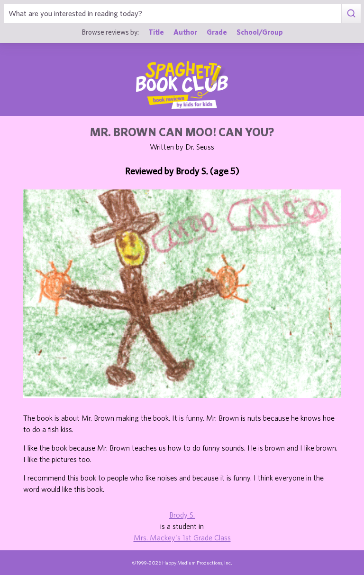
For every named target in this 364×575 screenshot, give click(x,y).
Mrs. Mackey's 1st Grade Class (182, 537)
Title (156, 32)
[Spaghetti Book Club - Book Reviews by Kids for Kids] (182, 85)
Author (185, 32)
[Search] (351, 13)
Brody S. (182, 514)
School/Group (260, 32)
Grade (217, 32)
